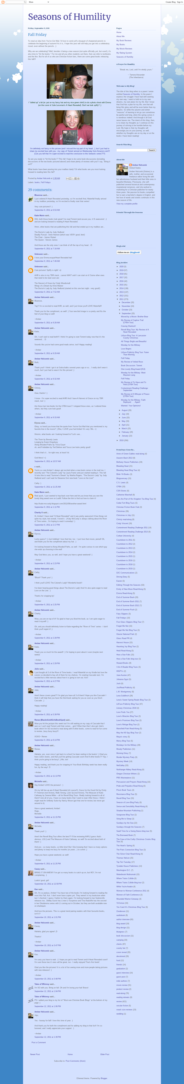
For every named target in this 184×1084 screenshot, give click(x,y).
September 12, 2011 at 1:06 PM (47, 1006)
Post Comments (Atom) (75, 1061)
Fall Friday (125, 358)
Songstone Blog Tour (125, 815)
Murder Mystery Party (125, 757)
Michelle (38, 781)
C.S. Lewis (120, 482)
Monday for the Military (130, 345)
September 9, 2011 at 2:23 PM (47, 563)
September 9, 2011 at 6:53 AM (47, 210)
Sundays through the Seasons (129, 827)
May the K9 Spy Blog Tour (127, 733)
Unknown (38, 254)
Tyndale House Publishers (127, 866)
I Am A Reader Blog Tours (127, 667)
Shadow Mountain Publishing (128, 810)
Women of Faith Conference (128, 895)
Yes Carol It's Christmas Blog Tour (130, 907)
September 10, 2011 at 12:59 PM (48, 884)
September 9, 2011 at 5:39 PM (47, 714)
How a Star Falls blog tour (127, 659)
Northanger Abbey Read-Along (128, 769)
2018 (121, 274)
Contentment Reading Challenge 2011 (132, 528)
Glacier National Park (125, 634)
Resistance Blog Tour (125, 794)
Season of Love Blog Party (127, 802)
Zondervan (120, 911)
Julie (36, 669)
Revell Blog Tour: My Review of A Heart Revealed (135, 331)
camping (119, 940)
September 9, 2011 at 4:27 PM (47, 681)
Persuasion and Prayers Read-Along (131, 782)
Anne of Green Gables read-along (130, 454)
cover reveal (121, 952)
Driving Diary (121, 577)
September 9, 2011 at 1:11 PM (47, 507)
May (124, 421)
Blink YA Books (122, 474)
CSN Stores (121, 491)
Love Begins (126, 349)
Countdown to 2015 (124, 556)
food (118, 960)
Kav (36, 889)
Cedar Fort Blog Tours (125, 503)
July (124, 414)
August (125, 410)
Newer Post (35, 1054)
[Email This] (67, 178)
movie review (121, 985)
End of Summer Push (125, 610)
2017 (121, 277)
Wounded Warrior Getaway (127, 899)
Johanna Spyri (122, 679)
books (37, 182)
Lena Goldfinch (122, 696)
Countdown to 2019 (124, 569)
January (125, 436)
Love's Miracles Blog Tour (127, 716)
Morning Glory (122, 753)
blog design (121, 928)
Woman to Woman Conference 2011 (131, 891)
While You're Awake (124, 887)
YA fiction (120, 903)
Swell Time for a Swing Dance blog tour (132, 831)
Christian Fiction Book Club (127, 507)
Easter (119, 581)
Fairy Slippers (122, 614)
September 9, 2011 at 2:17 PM (47, 525)
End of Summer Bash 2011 (127, 601)
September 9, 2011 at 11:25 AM (47, 487)
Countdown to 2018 (124, 564)
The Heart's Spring (124, 845)
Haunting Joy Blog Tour (126, 646)
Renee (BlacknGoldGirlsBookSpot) (49, 720)
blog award (120, 924)
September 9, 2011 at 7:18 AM (47, 249)
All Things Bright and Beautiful (133, 341)
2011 (121, 299)
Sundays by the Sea (124, 823)
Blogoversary (121, 478)
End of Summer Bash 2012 (127, 605)
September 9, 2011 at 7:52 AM (47, 292)
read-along (120, 993)
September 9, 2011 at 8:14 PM (47, 740)
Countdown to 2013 (124, 548)
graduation (120, 969)
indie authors (121, 981)
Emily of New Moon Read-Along (129, 589)
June (124, 418)
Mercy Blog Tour (123, 741)
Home (70, 1054)
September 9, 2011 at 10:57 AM (47, 461)
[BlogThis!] (70, 178)
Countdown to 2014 (124, 552)
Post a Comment (39, 1042)
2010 (121, 440)
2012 (121, 296)
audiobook (120, 915)
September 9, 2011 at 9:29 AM (47, 353)
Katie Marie (39, 215)
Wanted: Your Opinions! (131, 406)
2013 (121, 292)
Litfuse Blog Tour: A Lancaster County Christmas (133, 336)
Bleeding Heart (122, 466)
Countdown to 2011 (124, 540)
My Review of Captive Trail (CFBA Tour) (132, 321)
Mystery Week (122, 761)
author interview (123, 919)
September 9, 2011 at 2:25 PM (47, 605)
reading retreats (122, 997)
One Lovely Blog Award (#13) (133, 369)
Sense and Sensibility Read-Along (130, 806)
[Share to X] (72, 178)
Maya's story (121, 737)
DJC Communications (125, 573)
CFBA (118, 486)
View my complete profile (126, 204)
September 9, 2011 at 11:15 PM (47, 817)
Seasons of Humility (69, 16)
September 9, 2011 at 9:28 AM (47, 323)
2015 (121, 285)
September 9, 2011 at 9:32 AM (47, 379)
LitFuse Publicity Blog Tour (127, 704)
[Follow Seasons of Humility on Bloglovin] (128, 254)
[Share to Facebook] (75, 178)
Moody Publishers (123, 749)
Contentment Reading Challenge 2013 (132, 532)
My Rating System (124, 53)
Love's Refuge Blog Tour (126, 724)
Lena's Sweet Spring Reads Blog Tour (132, 700)
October (125, 310)
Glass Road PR (122, 638)
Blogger (104, 1078)
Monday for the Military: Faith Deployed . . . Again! (133, 401)
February (126, 432)
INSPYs (119, 671)
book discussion (123, 936)
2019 (121, 270)
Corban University (123, 536)
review (119, 1001)
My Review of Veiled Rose (132, 362)
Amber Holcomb (41, 297)
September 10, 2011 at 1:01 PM (47, 917)
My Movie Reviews (124, 49)
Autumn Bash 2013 (124, 458)
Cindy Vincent (122, 523)
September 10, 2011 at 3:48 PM (47, 979)
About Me (120, 36)
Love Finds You (122, 712)
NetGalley (120, 765)
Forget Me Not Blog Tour (126, 630)
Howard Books (122, 663)
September (126, 313)
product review (122, 989)
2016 (121, 281)
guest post (120, 977)
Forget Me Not (122, 626)
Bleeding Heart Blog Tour (126, 470)
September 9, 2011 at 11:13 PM (47, 776)
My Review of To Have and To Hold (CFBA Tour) (133, 383)
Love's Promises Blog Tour (127, 720)
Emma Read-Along (124, 593)
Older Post (104, 1054)
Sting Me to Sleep (123, 819)
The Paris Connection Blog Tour (129, 850)
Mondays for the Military (126, 745)
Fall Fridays (46, 182)
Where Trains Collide (125, 878)
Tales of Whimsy (41, 984)
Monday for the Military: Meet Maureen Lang (133, 374)
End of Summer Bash (125, 597)
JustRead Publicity (124, 687)
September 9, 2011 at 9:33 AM (47, 417)
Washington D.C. (123, 870)
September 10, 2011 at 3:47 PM (47, 945)
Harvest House (122, 642)
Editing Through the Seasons (128, 585)
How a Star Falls (123, 655)
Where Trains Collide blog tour (128, 882)
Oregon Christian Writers (126, 774)
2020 (121, 266)
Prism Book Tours (123, 790)
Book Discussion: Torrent (131, 365)
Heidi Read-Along (123, 651)
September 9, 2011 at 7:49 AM (47, 261)
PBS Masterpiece (123, 778)
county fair (120, 948)
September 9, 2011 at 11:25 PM (47, 864)
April (124, 425)
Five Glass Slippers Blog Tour (128, 622)
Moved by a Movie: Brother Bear (134, 317)
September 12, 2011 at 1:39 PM (47, 1037)
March (125, 428)
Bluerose (38, 195)
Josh (118, 683)
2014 (121, 288)
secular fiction (122, 1006)
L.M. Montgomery (123, 692)
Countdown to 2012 (124, 544)
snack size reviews (124, 1010)
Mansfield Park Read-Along (127, 728)
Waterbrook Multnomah (126, 874)
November (126, 306)
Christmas (120, 511)
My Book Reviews (124, 40)
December (126, 302)
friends (119, 965)
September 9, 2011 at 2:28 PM (47, 638)
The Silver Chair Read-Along (128, 854)
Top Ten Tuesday (123, 862)
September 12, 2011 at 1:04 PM (47, 991)
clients (119, 944)
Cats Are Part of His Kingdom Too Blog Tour (134, 499)
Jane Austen (121, 675)
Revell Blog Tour (123, 798)
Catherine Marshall (124, 495)
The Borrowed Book (124, 835)
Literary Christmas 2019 (126, 708)
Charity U (38, 512)
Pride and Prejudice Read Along (129, 786)
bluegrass (120, 932)
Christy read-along (124, 519)
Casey (37, 869)
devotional (120, 956)
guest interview (122, 973)
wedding (119, 1014)
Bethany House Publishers (127, 462)
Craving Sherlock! (128, 326)
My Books (120, 44)
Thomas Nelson (123, 858)
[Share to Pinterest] (78, 178)
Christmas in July (123, 515)
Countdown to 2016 (124, 560)
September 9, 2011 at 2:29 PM (47, 663)
